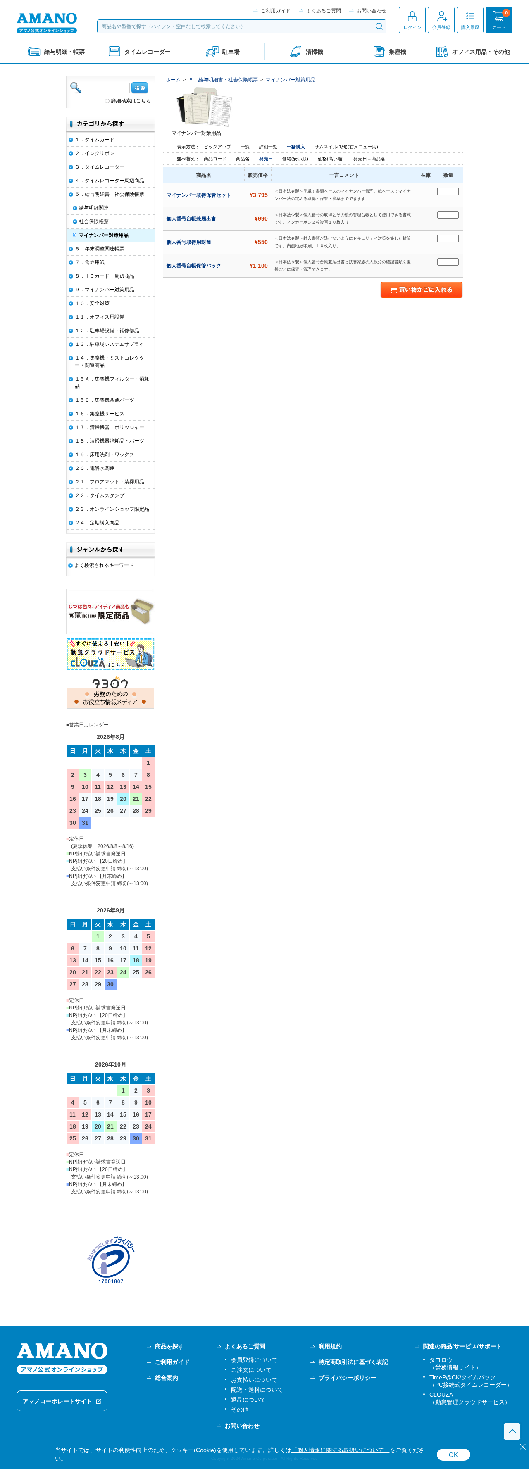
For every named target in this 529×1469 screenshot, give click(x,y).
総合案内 (166, 1377)
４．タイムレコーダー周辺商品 (109, 180)
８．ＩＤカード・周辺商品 (104, 276)
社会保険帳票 (94, 221)
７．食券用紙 (90, 262)
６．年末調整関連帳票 (99, 249)
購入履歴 (470, 27)
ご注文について (251, 1370)
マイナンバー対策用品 (290, 80)
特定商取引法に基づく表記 (353, 1362)
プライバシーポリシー (347, 1377)
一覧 (245, 146)
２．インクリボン (94, 153)
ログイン (412, 27)
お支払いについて (254, 1379)
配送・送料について (257, 1389)
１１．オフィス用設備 (99, 317)
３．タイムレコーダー (99, 167)
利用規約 (330, 1346)
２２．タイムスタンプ (99, 495)
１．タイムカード (94, 140)
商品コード (216, 158)
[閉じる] (523, 1447)
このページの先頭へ (512, 1431)
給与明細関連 (94, 208)
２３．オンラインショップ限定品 (112, 509)
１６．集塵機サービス (99, 414)
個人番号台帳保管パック (194, 266)
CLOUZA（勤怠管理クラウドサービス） (469, 1398)
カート (499, 27)
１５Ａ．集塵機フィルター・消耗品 (112, 382)
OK (453, 1454)
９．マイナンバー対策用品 (104, 290)
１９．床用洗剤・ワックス (104, 454)
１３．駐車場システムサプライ (109, 344)
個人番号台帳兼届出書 (192, 218)
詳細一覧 (268, 146)
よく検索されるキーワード (104, 565)
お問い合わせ (371, 11)
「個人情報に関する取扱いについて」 (340, 1450)
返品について (248, 1399)
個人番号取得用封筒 (189, 242)
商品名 (243, 158)
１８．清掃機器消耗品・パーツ (109, 441)
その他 (239, 1409)
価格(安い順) (296, 158)
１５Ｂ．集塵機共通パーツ (104, 400)
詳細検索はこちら (131, 101)
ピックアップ (217, 146)
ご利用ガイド (276, 11)
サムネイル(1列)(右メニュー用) (346, 146)
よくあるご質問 (323, 11)
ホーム (173, 80)
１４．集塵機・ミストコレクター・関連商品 (109, 361)
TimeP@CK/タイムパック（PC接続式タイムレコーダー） (470, 1381)
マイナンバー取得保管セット (199, 195)
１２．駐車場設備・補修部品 (107, 330)
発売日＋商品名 (369, 158)
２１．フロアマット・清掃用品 (109, 482)
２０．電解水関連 (94, 468)
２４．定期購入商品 (97, 523)
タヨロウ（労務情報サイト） (455, 1364)
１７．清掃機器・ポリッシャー (109, 427)
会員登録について (254, 1360)
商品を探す (169, 1346)
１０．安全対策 (92, 303)
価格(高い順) (331, 158)
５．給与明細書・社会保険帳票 (223, 80)
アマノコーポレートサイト (57, 1401)
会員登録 (441, 27)
